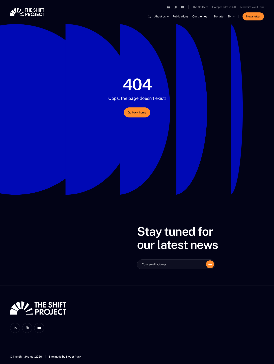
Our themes (199, 16)
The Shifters (200, 7)
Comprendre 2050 (224, 7)
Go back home (137, 112)
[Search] (149, 16)
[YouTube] (182, 7)
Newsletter (253, 16)
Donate (218, 16)
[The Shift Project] (27, 12)
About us (160, 16)
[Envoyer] (210, 264)
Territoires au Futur (252, 7)
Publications (180, 16)
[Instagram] (175, 7)
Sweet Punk (73, 356)
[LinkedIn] (168, 7)
